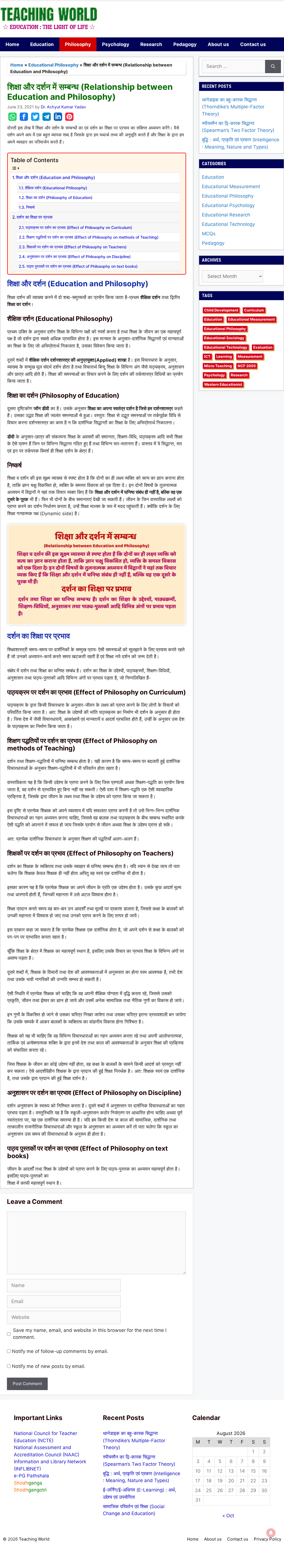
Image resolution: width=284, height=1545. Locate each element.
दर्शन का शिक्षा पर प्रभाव (34, 217)
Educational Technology (228, 224)
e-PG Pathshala (31, 1475)
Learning (224, 356)
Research (151, 44)
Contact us (253, 44)
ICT (207, 356)
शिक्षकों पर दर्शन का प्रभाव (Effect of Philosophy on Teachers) (76, 247)
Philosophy (78, 44)
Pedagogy (185, 44)
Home (12, 44)
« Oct (228, 1515)
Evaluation (262, 347)
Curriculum (254, 310)
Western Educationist (223, 384)
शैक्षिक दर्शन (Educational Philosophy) (56, 188)
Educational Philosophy (53, 65)
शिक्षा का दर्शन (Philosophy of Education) (59, 197)
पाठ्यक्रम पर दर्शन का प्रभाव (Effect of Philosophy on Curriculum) (79, 227)
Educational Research (226, 215)
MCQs (208, 233)
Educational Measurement (231, 186)
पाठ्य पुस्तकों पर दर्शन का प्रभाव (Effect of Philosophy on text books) (82, 266)
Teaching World (34, 1539)
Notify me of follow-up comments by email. (60, 1351)
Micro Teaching (218, 366)
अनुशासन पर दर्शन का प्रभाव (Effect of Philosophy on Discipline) (79, 256)
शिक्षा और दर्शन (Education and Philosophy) (55, 177)
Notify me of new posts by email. (48, 1366)
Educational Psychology (228, 205)
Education (42, 44)
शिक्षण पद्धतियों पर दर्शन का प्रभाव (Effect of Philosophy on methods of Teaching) (92, 237)
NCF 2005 (247, 366)
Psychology (115, 44)
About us (218, 44)
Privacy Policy (267, 1539)
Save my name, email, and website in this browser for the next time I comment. (89, 1333)
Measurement (250, 356)
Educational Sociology (224, 338)
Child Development (221, 310)
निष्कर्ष (30, 207)
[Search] (273, 66)
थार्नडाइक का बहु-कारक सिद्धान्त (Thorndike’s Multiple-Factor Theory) (233, 107)
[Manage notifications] (271, 1532)
